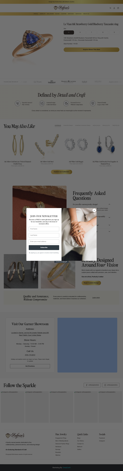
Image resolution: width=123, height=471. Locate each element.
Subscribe (43, 247)
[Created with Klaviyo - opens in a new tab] (61, 262)
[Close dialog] (94, 210)
